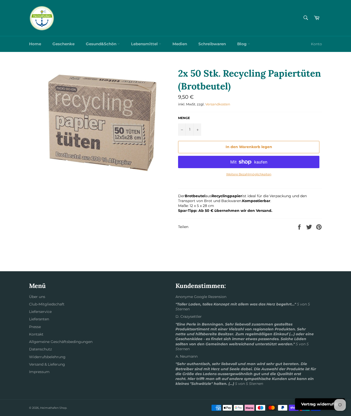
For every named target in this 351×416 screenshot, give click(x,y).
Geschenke (63, 43)
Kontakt (36, 334)
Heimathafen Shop (53, 408)
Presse (35, 326)
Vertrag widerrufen (320, 404)
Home (35, 43)
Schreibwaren (212, 43)
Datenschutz (40, 349)
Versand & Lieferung (47, 364)
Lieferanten (39, 319)
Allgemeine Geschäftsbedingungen (61, 341)
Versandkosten (217, 104)
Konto (316, 44)
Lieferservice (40, 311)
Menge (184, 118)
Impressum (39, 371)
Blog (242, 43)
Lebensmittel (145, 43)
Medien (179, 43)
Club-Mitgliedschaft (46, 304)
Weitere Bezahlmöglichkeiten (248, 174)
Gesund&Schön (101, 43)
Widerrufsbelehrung (47, 357)
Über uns (37, 296)
